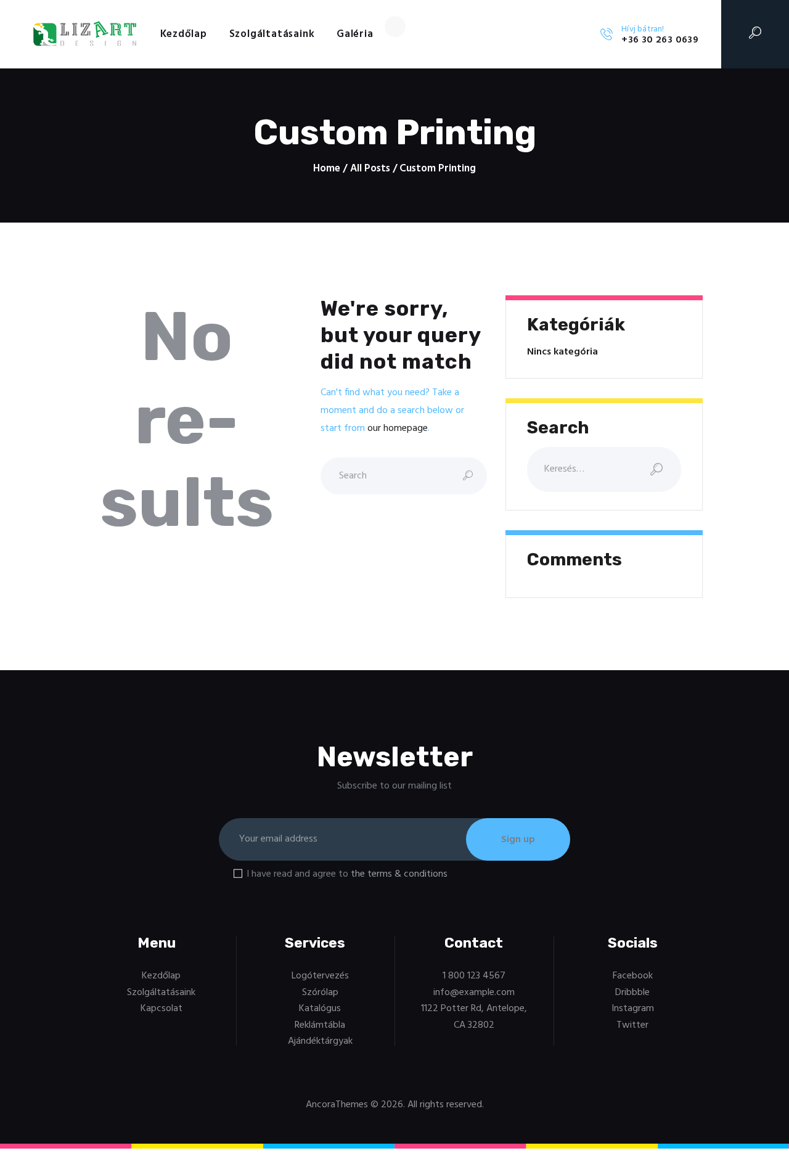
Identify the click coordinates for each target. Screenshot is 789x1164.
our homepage (397, 428)
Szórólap (320, 993)
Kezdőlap (161, 976)
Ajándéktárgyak (320, 1041)
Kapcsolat (161, 1009)
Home (326, 169)
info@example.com (474, 993)
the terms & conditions (399, 874)
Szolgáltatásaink (161, 993)
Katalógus (320, 1009)
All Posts (370, 168)
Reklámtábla (320, 1025)
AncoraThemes (337, 1105)
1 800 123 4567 (474, 976)
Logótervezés (320, 976)
